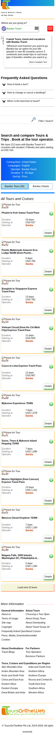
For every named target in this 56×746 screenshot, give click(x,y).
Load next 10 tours (27, 587)
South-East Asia (36, 684)
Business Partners (35, 656)
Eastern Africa (8, 684)
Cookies (5, 639)
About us (6, 614)
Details (48, 232)
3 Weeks (18, 12)
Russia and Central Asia (40, 679)
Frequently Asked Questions (13, 631)
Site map (6, 622)
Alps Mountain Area (11, 666)
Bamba (10, 12)
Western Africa (36, 692)
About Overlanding (35, 622)
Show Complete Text (38, 62)
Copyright (6, 627)
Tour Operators (33, 652)
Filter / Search (45, 120)
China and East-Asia (12, 679)
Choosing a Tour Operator (38, 614)
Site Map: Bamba (7, 15)
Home (3, 12)
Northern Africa (36, 671)
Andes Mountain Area (12, 671)
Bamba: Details (41, 186)
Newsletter (31, 635)
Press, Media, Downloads (13, 635)
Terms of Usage (9, 618)
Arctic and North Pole (12, 675)
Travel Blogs (8, 652)
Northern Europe (37, 675)
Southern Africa (36, 688)
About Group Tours (36, 618)
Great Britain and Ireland (13, 692)
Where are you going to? (14, 23)
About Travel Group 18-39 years (38, 627)
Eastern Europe (9, 688)
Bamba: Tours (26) (14, 186)
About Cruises (33, 631)
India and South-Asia (39, 666)
